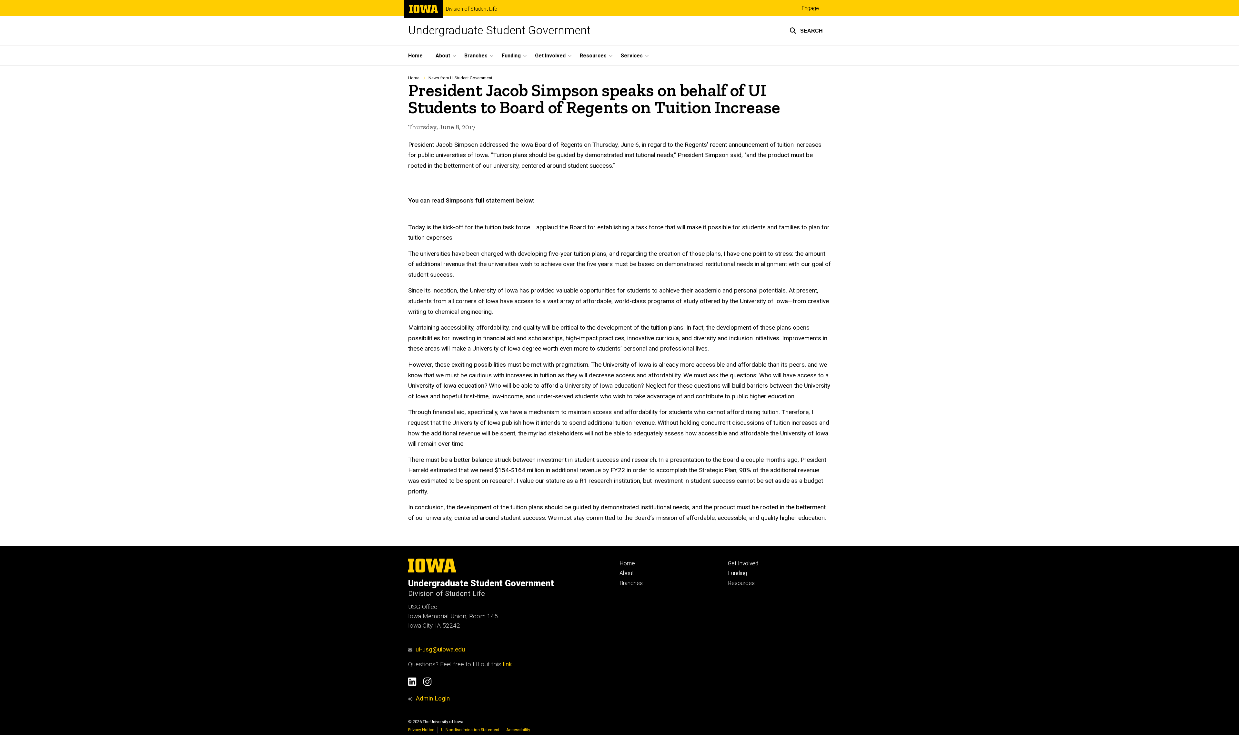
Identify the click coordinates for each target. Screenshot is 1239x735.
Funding (737, 573)
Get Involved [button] (550, 56)
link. (507, 664)
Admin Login (433, 698)
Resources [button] (593, 56)
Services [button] (632, 56)
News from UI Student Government (460, 77)
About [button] (443, 56)
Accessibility (518, 729)
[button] (806, 30)
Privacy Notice (421, 729)
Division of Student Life (471, 9)
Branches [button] (476, 56)
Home (415, 56)
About (627, 573)
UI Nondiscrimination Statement (470, 729)
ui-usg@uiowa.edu (440, 649)
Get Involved (743, 563)
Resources (741, 583)
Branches (631, 583)
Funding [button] (511, 56)
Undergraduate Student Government (499, 30)
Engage (810, 8)
